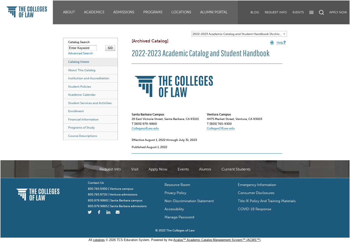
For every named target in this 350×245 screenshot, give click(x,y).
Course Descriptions (82, 136)
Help (280, 42)
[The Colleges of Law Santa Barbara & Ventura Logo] (26, 10)
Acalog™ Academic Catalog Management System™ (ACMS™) (216, 240)
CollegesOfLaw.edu (221, 128)
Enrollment (76, 111)
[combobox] (239, 34)
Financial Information (83, 119)
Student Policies (79, 86)
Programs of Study (81, 127)
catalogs (99, 240)
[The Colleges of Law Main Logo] (38, 193)
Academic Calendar (82, 94)
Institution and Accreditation (88, 78)
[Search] (321, 12)
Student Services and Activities (90, 103)
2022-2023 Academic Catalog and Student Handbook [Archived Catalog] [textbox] (240, 34)
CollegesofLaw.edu (145, 128)
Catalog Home (78, 62)
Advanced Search (80, 53)
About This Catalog (81, 70)
